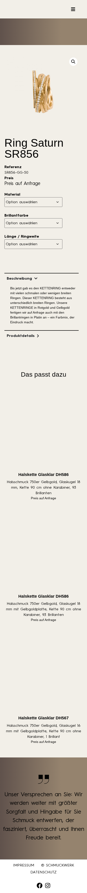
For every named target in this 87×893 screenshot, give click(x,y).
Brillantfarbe (16, 215)
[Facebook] (39, 885)
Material (12, 194)
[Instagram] (48, 885)
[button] (73, 62)
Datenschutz (43, 872)
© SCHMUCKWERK (57, 865)
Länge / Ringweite (21, 236)
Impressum (23, 865)
